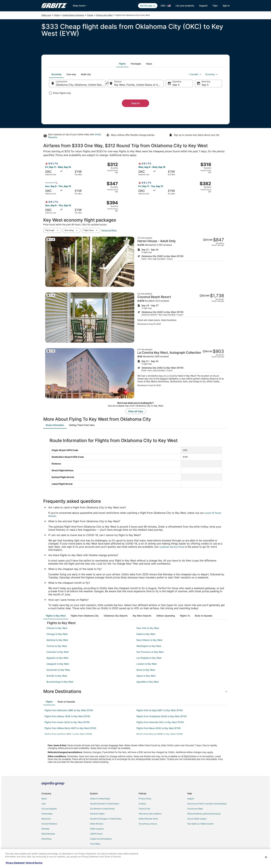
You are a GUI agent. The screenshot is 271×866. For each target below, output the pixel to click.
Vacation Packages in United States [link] (105, 819)
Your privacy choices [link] (148, 824)
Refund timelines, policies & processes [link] (204, 813)
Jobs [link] (43, 803)
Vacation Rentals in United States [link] (104, 803)
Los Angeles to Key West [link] (149, 658)
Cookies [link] (142, 803)
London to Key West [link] (146, 663)
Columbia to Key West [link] (57, 652)
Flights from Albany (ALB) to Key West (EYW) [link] (67, 716)
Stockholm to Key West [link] (58, 669)
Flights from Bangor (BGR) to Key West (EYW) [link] (159, 734)
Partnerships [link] (46, 813)
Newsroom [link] (46, 819)
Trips (215, 5)
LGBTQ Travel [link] (96, 834)
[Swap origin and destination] (107, 83)
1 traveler (193, 74)
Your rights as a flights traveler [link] (200, 824)
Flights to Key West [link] (104, 15)
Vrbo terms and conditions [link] (150, 813)
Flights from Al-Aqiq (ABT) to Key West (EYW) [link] (159, 710)
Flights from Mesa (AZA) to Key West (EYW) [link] (158, 728)
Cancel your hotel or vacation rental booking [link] (206, 803)
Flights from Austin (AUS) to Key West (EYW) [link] (67, 722)
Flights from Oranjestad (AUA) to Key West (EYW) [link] (161, 716)
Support (203, 5)
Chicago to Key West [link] (57, 634)
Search (135, 103)
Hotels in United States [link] (100, 798)
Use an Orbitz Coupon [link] (197, 819)
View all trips (135, 411)
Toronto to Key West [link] (56, 646)
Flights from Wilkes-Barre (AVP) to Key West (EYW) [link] (70, 728)
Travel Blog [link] (95, 844)
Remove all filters (109, 230)
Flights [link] (57, 15)
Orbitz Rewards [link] (48, 834)
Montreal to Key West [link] (57, 640)
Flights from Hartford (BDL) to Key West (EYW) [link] (68, 734)
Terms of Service (34, 862)
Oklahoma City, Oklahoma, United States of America (80, 84)
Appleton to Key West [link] (57, 658)
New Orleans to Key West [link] (149, 640)
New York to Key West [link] (147, 628)
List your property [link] (49, 808)
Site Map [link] (45, 829)
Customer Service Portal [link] (171, 546)
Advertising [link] (46, 839)
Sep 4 (176, 84)
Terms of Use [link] (144, 808)
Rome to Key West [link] (145, 669)
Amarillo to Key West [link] (56, 675)
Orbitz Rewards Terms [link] (148, 819)
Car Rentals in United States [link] (102, 808)
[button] (135, 691)
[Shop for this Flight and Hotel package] (181, 262)
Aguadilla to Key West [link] (147, 681)
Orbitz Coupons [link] (97, 829)
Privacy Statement (15, 862)
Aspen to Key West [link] (146, 675)
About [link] (44, 798)
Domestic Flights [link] (97, 813)
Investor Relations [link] (49, 824)
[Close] (266, 857)
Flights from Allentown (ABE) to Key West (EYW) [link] (69, 710)
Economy (210, 74)
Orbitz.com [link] (46, 15)
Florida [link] (90, 15)
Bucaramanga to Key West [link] (59, 681)
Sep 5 (205, 84)
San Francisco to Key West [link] (150, 652)
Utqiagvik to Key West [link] (57, 663)
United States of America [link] (73, 15)
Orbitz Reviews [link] (96, 824)
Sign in (226, 5)
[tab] (122, 63)
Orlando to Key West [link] (56, 628)
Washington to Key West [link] (148, 646)
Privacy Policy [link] (145, 798)
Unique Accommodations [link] (101, 839)
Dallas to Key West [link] (145, 634)
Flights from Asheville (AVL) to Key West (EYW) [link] (160, 722)
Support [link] (190, 798)
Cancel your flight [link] (195, 808)
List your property (185, 5)
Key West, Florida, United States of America (139, 84)
